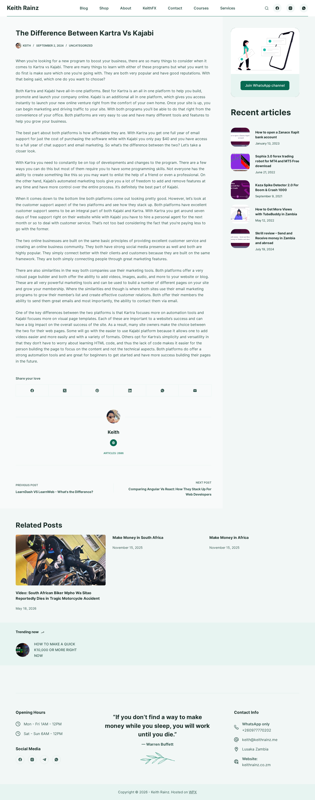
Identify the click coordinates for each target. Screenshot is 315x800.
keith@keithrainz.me (259, 739)
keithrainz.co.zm (256, 764)
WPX (193, 792)
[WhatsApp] (304, 8)
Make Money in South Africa (138, 537)
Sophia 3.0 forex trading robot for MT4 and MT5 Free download (277, 161)
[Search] (266, 8)
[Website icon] (113, 442)
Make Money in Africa (229, 537)
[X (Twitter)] (65, 390)
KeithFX (149, 8)
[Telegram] (44, 759)
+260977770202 (256, 730)
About (125, 8)
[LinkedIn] (130, 390)
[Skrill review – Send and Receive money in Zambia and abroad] (240, 238)
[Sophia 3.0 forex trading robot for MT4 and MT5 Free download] (240, 161)
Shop (104, 8)
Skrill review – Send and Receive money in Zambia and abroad (275, 238)
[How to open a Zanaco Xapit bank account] (240, 137)
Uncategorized (81, 45)
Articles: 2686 (114, 453)
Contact (175, 8)
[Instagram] (290, 8)
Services (227, 8)
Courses (201, 8)
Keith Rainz (23, 7)
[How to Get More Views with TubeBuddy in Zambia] (240, 214)
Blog (84, 8)
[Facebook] (277, 8)
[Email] (195, 390)
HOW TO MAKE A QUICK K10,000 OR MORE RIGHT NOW (55, 650)
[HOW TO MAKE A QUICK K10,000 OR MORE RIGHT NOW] (23, 650)
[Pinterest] (97, 390)
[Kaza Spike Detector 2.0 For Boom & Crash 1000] (240, 189)
